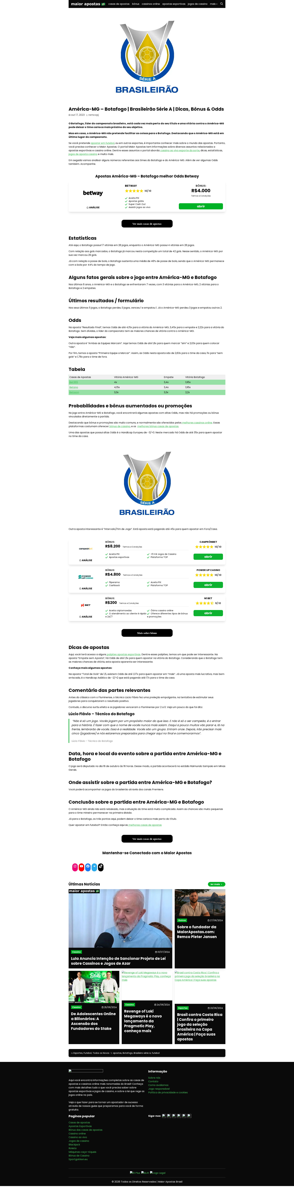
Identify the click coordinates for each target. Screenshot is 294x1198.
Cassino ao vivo (78, 1137)
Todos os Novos (101, 1053)
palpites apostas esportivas (123, 654)
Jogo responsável (159, 1089)
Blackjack (74, 1144)
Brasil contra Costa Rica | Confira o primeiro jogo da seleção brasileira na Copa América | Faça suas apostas (199, 1027)
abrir (201, 206)
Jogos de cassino (79, 1141)
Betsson (74, 392)
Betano (73, 387)
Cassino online (77, 1133)
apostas (117, 1053)
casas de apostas (119, 4)
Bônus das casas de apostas (85, 1130)
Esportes (78, 1053)
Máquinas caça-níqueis (82, 1152)
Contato (153, 1081)
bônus (135, 4)
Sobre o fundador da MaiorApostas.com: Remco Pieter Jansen (197, 932)
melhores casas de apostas (145, 825)
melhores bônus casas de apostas (158, 426)
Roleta (72, 1148)
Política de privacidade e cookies (168, 1092)
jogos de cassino (197, 4)
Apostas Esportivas (80, 1126)
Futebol (88, 1053)
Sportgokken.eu (78, 1159)
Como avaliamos (158, 1085)
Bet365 (73, 382)
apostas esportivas (173, 4)
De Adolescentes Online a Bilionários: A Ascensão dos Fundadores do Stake (93, 1021)
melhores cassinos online (196, 422)
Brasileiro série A (142, 1053)
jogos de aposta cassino (83, 154)
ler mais (215, 884)
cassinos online (151, 4)
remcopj (93, 115)
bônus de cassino (119, 426)
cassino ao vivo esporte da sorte (180, 150)
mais (213, 4)
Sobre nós (154, 1078)
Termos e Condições (201, 196)
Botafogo (128, 1053)
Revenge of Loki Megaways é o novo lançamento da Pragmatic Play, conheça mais (143, 1021)
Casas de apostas (79, 1122)
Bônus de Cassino (79, 1155)
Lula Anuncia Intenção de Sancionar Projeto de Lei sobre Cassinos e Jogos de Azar (118, 961)
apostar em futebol (102, 143)
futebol (156, 1053)
